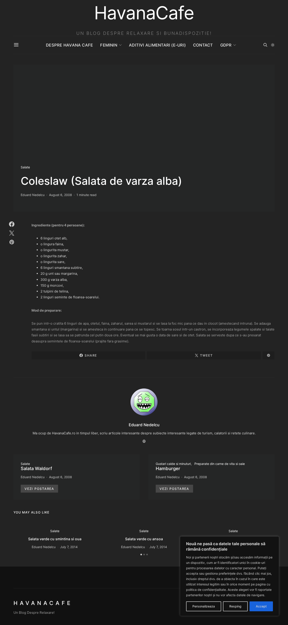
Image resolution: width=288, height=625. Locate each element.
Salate (25, 167)
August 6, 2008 (60, 195)
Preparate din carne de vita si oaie (219, 464)
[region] (229, 576)
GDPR (226, 45)
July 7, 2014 (69, 547)
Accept (261, 606)
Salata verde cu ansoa (144, 539)
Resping (235, 606)
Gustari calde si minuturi (173, 464)
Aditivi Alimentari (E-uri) (157, 45)
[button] (272, 45)
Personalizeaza (203, 606)
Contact (203, 45)
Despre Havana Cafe (69, 45)
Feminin (108, 45)
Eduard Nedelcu (33, 195)
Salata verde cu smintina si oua (54, 539)
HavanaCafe (43, 603)
